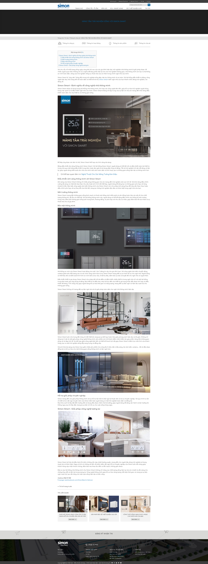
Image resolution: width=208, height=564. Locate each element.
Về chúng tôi (113, 1)
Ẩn (82, 52)
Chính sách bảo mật (92, 563)
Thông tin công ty (68, 43)
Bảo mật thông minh (67, 61)
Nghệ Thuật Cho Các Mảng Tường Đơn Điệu (99, 174)
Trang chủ (79, 8)
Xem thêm (72, 519)
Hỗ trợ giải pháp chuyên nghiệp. (71, 63)
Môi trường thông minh (68, 59)
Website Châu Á (134, 1)
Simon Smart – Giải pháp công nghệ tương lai (73, 65)
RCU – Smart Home (116, 8)
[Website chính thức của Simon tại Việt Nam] (64, 6)
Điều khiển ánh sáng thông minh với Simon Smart (77, 57)
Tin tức (147, 8)
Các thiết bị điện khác (134, 8)
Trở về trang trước (65, 486)
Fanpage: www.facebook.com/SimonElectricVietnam (75, 480)
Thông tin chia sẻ (75, 38)
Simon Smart (103, 79)
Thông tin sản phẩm (119, 43)
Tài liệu (142, 1)
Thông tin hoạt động (93, 43)
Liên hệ (148, 1)
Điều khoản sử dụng (79, 563)
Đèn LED (104, 8)
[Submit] (149, 5)
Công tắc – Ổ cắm (92, 8)
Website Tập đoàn (123, 1)
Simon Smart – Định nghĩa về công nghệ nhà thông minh (77, 55)
